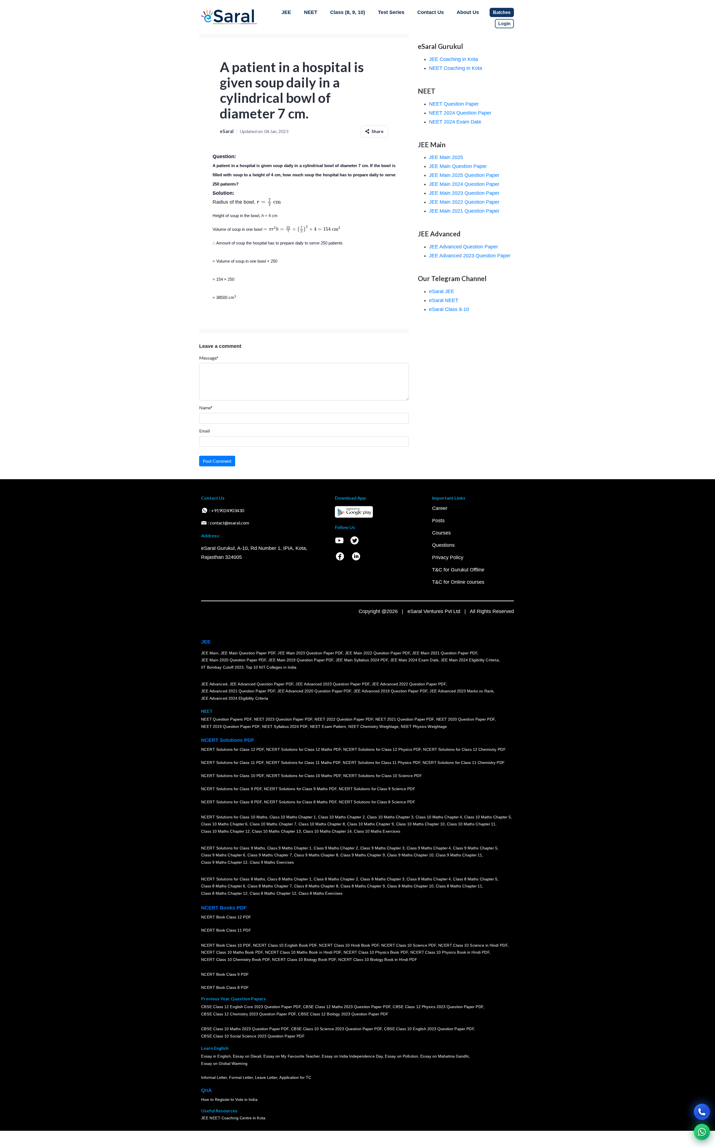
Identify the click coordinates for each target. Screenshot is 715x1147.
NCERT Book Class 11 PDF (226, 930)
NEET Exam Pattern (328, 726)
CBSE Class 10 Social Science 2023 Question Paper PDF (252, 1036)
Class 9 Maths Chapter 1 (289, 848)
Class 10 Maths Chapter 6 (224, 824)
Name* (206, 407)
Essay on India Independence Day (352, 1056)
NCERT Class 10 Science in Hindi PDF (472, 945)
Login (504, 23)
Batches (502, 12)
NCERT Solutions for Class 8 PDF (231, 802)
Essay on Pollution (401, 1056)
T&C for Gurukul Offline (458, 570)
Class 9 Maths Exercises (272, 862)
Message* (208, 357)
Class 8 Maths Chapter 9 (362, 886)
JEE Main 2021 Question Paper (464, 211)
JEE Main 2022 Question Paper (464, 202)
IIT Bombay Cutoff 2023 (222, 667)
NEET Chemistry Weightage (373, 726)
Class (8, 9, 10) (347, 12)
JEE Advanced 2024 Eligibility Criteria (234, 698)
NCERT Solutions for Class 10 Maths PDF (303, 775)
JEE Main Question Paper (458, 166)
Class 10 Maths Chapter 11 (471, 824)
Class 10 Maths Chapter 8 (322, 824)
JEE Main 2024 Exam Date (414, 660)
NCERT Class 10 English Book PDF (285, 945)
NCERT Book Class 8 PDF (225, 987)
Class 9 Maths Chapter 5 (475, 848)
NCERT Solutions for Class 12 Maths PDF (303, 749)
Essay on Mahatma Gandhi (444, 1056)
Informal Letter (214, 1077)
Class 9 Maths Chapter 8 (316, 855)
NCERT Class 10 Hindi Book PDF (349, 945)
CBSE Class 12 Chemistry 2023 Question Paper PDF (248, 1014)
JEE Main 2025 (446, 157)
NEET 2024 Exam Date (455, 122)
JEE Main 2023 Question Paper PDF (310, 653)
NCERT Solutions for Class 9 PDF (231, 789)
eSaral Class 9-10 (449, 309)
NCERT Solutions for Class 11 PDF (232, 762)
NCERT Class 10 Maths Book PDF (232, 952)
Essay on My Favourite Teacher (291, 1056)
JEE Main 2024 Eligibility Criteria (470, 660)
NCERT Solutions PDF (227, 740)
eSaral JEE (441, 291)
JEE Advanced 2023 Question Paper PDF (332, 684)
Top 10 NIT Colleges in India (271, 667)
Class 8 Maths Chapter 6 (223, 886)
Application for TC (295, 1077)
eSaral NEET (443, 300)
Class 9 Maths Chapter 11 (459, 855)
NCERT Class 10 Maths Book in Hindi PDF (303, 952)
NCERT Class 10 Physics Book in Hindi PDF (449, 952)
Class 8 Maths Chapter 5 (475, 879)
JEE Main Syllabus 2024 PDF (362, 660)
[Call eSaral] (702, 1112)
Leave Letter (266, 1077)
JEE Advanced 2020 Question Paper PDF (314, 691)
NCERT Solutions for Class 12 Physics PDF (382, 749)
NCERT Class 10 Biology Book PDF (304, 959)
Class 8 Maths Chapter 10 (410, 886)
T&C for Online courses (458, 582)
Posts (438, 520)
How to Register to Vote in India (229, 1099)
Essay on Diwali (247, 1056)
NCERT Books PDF (224, 908)
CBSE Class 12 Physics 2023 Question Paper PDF (438, 1007)
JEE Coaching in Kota (453, 59)
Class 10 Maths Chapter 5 (487, 817)
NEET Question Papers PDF (226, 719)
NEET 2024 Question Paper (460, 113)
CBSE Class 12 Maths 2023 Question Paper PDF (347, 1007)
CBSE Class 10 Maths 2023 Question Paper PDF (245, 1029)
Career (439, 508)
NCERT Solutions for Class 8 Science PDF (377, 802)
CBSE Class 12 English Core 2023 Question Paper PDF (251, 1007)
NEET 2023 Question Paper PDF (283, 719)
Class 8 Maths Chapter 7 (269, 886)
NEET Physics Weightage (424, 726)
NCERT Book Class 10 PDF (226, 945)
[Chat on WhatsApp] (702, 1132)
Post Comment (217, 461)
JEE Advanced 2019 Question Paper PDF (391, 691)
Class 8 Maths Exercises (321, 893)
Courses (441, 533)
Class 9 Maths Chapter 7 (269, 855)
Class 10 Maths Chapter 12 (225, 831)
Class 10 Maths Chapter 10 (420, 824)
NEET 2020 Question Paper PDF (465, 719)
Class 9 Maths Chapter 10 (410, 855)
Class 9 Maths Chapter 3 (382, 848)
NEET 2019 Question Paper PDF (230, 726)
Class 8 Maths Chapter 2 (336, 879)
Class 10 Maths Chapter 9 (370, 824)
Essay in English (216, 1056)
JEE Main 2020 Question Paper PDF (233, 660)
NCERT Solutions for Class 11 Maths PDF (303, 762)
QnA (206, 1090)
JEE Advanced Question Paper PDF (262, 684)
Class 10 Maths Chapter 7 (273, 824)
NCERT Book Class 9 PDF (225, 974)
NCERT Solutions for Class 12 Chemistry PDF (464, 749)
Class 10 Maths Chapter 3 (390, 817)
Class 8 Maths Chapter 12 (224, 893)
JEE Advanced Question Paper (463, 247)
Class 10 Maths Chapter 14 (327, 831)
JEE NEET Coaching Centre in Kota (233, 1118)
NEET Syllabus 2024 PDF (285, 726)
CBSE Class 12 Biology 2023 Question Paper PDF (343, 1014)
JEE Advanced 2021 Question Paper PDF (238, 691)
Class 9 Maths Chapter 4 (429, 848)
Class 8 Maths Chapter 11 (459, 886)
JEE (286, 12)
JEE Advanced (214, 684)
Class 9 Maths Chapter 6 (223, 855)
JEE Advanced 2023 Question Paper (470, 255)
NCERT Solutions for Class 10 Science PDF (382, 775)
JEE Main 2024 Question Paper (464, 184)
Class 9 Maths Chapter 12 (224, 862)
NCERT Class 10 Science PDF (408, 945)
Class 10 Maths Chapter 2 (341, 817)
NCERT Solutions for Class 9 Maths (233, 848)
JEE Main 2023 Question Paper (464, 193)
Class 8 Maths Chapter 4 (429, 879)
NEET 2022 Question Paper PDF (343, 719)
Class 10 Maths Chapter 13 (276, 831)
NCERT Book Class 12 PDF (226, 917)
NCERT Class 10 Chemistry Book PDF (235, 959)
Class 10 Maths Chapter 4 (439, 817)
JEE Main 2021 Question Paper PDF (444, 653)
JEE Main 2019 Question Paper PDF (300, 660)
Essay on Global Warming (224, 1063)
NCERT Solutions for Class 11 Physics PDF (381, 762)
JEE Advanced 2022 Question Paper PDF (409, 684)
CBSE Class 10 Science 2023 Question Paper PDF (336, 1029)
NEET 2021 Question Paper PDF (404, 719)
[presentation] (269, 202)
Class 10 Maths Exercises (377, 831)
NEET (310, 12)
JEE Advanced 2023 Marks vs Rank (462, 691)
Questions (443, 545)
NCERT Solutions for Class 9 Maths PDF (300, 789)
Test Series (391, 12)
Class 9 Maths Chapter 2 (336, 848)
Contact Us (430, 12)
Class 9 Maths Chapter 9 (362, 855)
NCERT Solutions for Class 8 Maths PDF (300, 802)
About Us (468, 12)
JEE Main (209, 653)
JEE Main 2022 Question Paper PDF (377, 653)
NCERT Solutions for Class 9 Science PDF (377, 789)
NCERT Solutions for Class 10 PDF (232, 775)
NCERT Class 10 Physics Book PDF (376, 952)
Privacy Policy (447, 557)
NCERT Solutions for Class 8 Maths (233, 879)
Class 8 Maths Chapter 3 (382, 879)
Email (204, 430)
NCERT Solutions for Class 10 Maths (234, 817)
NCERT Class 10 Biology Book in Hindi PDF (377, 959)
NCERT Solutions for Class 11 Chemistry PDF (464, 762)
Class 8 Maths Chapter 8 (316, 886)
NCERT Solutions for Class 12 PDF (232, 749)
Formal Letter (241, 1077)
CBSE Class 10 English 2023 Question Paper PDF (429, 1029)
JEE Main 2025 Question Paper (464, 175)
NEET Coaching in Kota (455, 68)
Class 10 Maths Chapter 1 (293, 817)
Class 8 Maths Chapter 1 (289, 879)
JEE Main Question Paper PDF (248, 653)
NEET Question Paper (454, 104)
